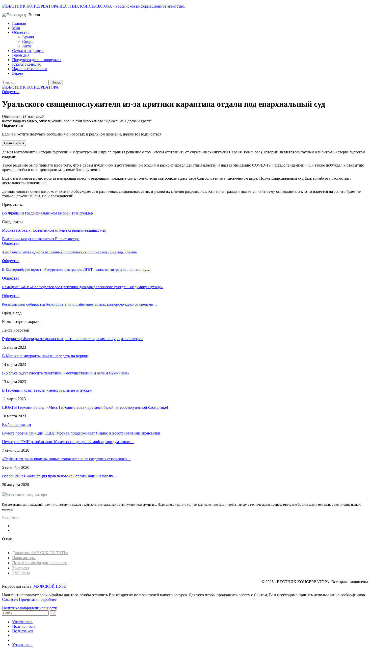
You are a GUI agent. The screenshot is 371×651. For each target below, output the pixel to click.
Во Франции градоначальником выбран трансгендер (47, 213)
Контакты (20, 568)
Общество (21, 32)
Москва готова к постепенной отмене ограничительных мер (54, 230)
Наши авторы (24, 558)
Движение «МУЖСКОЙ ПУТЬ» (40, 553)
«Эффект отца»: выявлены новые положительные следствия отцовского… (66, 459)
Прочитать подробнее (38, 599)
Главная (19, 23)
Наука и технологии (29, 69)
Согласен (10, 599)
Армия (28, 37)
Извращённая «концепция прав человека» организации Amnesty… (59, 476)
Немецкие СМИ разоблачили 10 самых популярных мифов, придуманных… (68, 442)
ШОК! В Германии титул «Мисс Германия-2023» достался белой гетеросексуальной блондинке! (85, 407)
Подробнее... (11, 517)
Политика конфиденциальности (39, 563)
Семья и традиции (28, 50)
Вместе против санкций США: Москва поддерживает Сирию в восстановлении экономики (81, 433)
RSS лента (21, 573)
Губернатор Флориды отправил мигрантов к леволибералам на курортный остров (72, 339)
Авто (26, 46)
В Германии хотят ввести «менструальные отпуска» (47, 390)
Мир (16, 28)
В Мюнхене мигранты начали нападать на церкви (45, 356)
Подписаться (14, 143)
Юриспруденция (26, 64)
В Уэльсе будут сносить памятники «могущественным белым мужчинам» (65, 373)
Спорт (27, 41)
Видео (17, 73)
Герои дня (20, 55)
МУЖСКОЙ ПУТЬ (49, 586)
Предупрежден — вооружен (36, 60)
